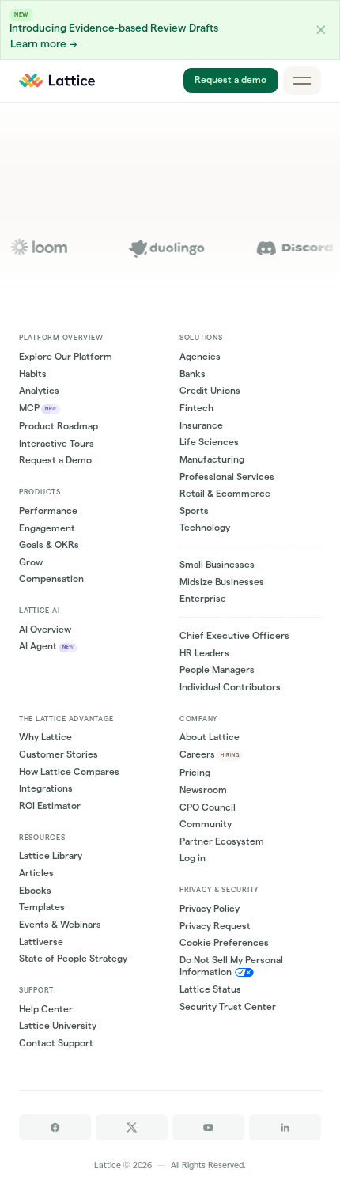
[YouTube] (208, 1127)
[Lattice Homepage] (57, 80)
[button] (321, 30)
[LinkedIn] (285, 1127)
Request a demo (230, 80)
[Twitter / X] (132, 1127)
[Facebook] (55, 1127)
